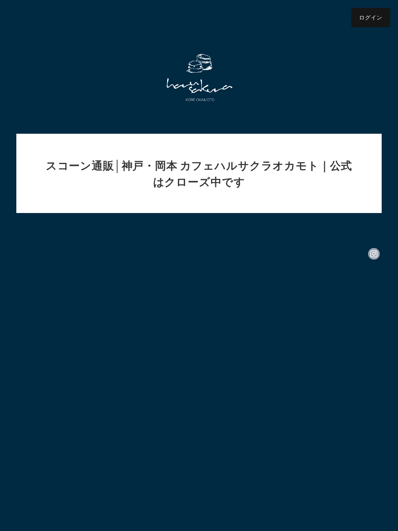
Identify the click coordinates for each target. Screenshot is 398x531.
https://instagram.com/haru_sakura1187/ (374, 254)
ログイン (370, 17)
